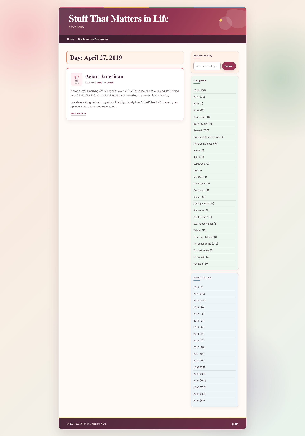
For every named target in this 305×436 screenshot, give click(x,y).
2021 (196, 103)
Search (229, 66)
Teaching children (203, 237)
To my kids (199, 257)
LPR (195, 170)
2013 (196, 340)
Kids (195, 157)
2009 (196, 367)
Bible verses (199, 117)
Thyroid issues (201, 250)
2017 (196, 314)
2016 (196, 320)
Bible (196, 110)
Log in (235, 423)
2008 (196, 374)
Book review (200, 123)
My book (198, 177)
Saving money (201, 203)
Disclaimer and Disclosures (93, 39)
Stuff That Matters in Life (118, 18)
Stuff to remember (203, 223)
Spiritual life (199, 217)
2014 (196, 333)
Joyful (110, 82)
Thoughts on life (202, 243)
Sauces (197, 197)
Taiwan (197, 230)
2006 (196, 387)
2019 (99, 82)
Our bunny (199, 190)
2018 (196, 307)
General (197, 130)
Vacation (198, 263)
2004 (196, 400)
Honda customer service (206, 137)
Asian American (104, 76)
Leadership (199, 163)
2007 (196, 380)
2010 (196, 360)
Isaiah (196, 150)
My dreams (199, 183)
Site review (199, 210)
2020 (196, 97)
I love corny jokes (202, 143)
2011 (196, 354)
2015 (196, 327)
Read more (78, 114)
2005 (196, 394)
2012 (196, 347)
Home (70, 39)
